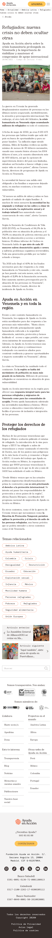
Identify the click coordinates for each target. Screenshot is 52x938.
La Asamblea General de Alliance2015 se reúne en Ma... (19, 635)
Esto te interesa (11, 749)
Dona (7, 739)
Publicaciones (11, 791)
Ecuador (34, 788)
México (33, 766)
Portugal (34, 780)
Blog (6, 766)
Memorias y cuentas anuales (12, 782)
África (33, 732)
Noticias (8, 773)
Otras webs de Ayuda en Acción (37, 751)
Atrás (8, 16)
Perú (32, 758)
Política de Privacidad (26, 924)
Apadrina (9, 732)
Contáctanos (26, 843)
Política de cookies (26, 930)
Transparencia (11, 758)
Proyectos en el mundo (36, 717)
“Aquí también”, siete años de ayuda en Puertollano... (31, 653)
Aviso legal (26, 927)
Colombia (35, 773)
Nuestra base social (11, 800)
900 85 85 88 (26, 835)
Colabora (7, 716)
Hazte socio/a (11, 724)
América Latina (38, 724)
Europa (34, 739)
